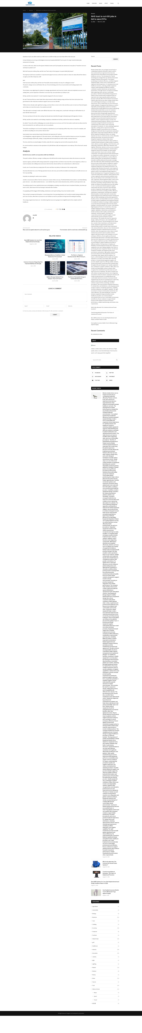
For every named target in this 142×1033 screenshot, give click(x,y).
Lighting (105, 964)
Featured (94, 3)
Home (88, 3)
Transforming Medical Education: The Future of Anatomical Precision (109, 873)
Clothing (105, 924)
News (105, 978)
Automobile (105, 910)
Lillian (94, 21)
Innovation (105, 953)
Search (93, 56)
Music (100, 3)
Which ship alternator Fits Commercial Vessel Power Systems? (110, 863)
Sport (106, 3)
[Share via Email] (64, 209)
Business (31, 10)
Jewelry (105, 957)
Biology (105, 913)
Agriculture (105, 906)
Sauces (105, 982)
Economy (105, 928)
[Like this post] (57, 209)
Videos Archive (105, 989)
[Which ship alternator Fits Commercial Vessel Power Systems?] (96, 864)
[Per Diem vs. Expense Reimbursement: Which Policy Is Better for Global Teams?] (77, 246)
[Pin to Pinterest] (62, 209)
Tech (105, 985)
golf (105, 942)
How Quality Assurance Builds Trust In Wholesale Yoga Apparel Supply (111, 891)
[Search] (118, 3)
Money (105, 974)
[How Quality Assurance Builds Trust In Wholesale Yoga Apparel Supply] (96, 892)
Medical (105, 971)
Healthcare (105, 946)
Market (105, 967)
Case (105, 921)
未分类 (105, 1003)
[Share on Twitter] (60, 209)
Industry (105, 949)
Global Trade (105, 939)
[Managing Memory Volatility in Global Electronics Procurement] (55, 246)
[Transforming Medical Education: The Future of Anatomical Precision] (96, 874)
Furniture (105, 935)
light (105, 960)
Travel (112, 3)
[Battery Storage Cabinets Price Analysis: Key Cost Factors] (55, 268)
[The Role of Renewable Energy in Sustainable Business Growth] (77, 268)
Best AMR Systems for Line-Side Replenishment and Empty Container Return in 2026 (104, 318)
